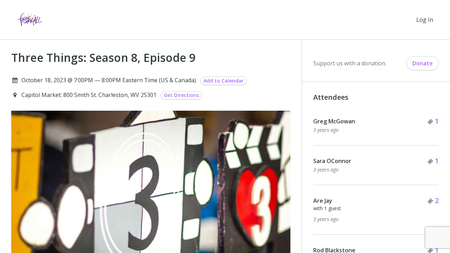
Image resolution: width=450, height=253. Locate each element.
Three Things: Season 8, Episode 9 (103, 58)
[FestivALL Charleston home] (29, 20)
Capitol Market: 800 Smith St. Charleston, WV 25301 (89, 95)
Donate (422, 63)
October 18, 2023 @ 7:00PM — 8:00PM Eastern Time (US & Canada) (108, 80)
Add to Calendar (224, 80)
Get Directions (181, 95)
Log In (424, 20)
